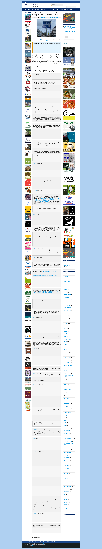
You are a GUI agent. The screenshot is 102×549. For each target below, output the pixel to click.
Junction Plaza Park (66, 359)
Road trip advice (65, 267)
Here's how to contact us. (45, 543)
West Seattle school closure (67, 481)
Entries (25, 545)
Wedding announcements (67, 430)
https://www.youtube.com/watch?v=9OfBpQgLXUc (43, 201)
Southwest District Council (67, 408)
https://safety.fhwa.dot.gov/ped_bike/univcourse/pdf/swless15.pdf (47, 199)
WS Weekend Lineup (67, 510)
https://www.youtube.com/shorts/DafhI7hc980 (49, 271)
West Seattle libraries (67, 462)
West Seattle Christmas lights (68, 441)
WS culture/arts (66, 504)
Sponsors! (57, 9)
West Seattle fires (66, 450)
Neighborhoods (66, 372)
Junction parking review (67, 357)
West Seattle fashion (66, 447)
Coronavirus (65, 300)
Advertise (28, 9)
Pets (64, 381)
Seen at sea (65, 400)
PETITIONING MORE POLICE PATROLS (68, 265)
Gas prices (65, 334)
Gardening (65, 333)
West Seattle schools (66, 483)
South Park (65, 406)
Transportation (51, 17)
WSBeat (65, 511)
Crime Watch (41, 9)
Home (26, 9)
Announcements (66, 286)
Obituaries (53, 9)
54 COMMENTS (43, 17)
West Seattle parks (66, 470)
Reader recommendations (67, 389)
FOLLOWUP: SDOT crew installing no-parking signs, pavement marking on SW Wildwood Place (69, 27)
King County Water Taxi (67, 362)
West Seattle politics (66, 475)
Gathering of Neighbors (67, 338)
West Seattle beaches (67, 435)
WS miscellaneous (66, 508)
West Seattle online (66, 467)
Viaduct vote (65, 427)
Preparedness (66, 386)
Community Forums (69, 9)
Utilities (65, 425)
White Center (65, 496)
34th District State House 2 (67, 276)
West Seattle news (56, 17)
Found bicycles (66, 328)
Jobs (44, 9)
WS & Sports (65, 499)
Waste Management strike (67, 428)
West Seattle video (66, 488)
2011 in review (66, 274)
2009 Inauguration (66, 273)
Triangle (65, 422)
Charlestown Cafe (66, 297)
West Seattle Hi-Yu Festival (67, 455)
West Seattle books (66, 436)
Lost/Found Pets (48, 9)
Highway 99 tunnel (66, 352)
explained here (47, 40)
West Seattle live (66, 463)
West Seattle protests (66, 476)
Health (65, 346)
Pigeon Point (65, 382)
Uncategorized (66, 423)
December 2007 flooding (67, 307)
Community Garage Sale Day (68, 299)
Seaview (65, 396)
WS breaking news (66, 502)
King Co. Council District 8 (67, 360)
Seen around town (66, 398)
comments (29, 545)
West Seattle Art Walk (67, 433)
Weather (65, 9)
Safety (47, 17)
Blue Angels (65, 292)
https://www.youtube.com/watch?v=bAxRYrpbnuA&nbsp (41, 200)
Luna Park (65, 367)
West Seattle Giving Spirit (67, 452)
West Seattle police (66, 473)
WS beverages (66, 501)
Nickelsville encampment (67, 373)
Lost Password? (72, 43)
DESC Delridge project (67, 313)
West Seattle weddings (67, 491)
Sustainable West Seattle (67, 415)
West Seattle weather (67, 489)
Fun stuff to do (66, 331)
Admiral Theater (66, 279)
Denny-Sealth (65, 312)
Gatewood (65, 336)
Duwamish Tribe (66, 318)
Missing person (66, 368)
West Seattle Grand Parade (67, 454)
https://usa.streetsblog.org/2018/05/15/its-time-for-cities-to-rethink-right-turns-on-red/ (45, 275)
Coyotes (65, 302)
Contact (37, 9)
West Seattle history (66, 457)
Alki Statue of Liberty (67, 284)
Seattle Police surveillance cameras (69, 394)
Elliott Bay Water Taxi (67, 321)
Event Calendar (33, 9)
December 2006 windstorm (67, 305)
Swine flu (65, 417)
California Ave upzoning (67, 294)
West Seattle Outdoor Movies (68, 468)
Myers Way (65, 370)
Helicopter (65, 347)
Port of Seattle (66, 384)
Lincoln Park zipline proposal (68, 365)
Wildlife (65, 497)
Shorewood (65, 401)
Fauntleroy (65, 326)
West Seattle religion (66, 478)
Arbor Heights (66, 287)
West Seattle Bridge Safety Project (68, 438)
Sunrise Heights (66, 414)
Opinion (65, 379)
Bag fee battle (65, 289)
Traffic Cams (61, 9)
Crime (64, 304)
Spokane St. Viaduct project (67, 412)
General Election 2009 (67, 339)
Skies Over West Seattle (67, 403)
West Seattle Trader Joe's (67, 484)
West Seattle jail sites (67, 460)
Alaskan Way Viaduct (67, 281)
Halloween (65, 344)
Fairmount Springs (66, 325)
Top (32, 545)
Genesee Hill (65, 341)
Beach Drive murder (66, 291)
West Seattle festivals (67, 449)
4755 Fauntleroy (66, 278)
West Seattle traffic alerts (67, 486)
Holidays (65, 354)
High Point (65, 349)
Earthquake (65, 320)
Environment (65, 323)
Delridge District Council (67, 310)
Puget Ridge (65, 387)
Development (65, 315)
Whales (65, 494)
